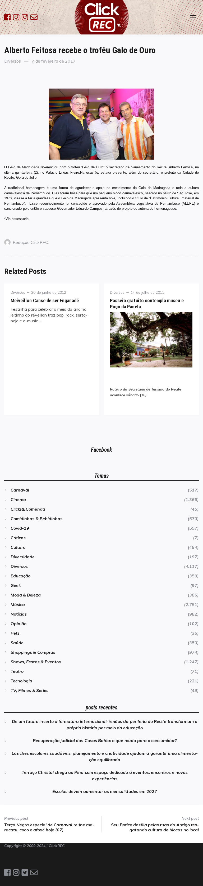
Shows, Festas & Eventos (36, 661)
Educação (20, 575)
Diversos (12, 61)
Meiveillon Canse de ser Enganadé (45, 300)
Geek (16, 585)
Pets (15, 633)
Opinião (18, 623)
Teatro (17, 671)
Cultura (18, 547)
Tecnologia (21, 680)
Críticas (18, 537)
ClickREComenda (28, 509)
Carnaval (20, 490)
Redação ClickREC (30, 242)
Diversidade (23, 556)
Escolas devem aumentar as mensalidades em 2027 (104, 791)
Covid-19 (20, 528)
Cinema (18, 499)
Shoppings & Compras (33, 652)
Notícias (19, 614)
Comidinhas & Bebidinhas (36, 518)
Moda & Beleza (26, 595)
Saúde (17, 642)
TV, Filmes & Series (29, 690)
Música (18, 604)
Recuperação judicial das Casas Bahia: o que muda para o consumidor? (104, 740)
